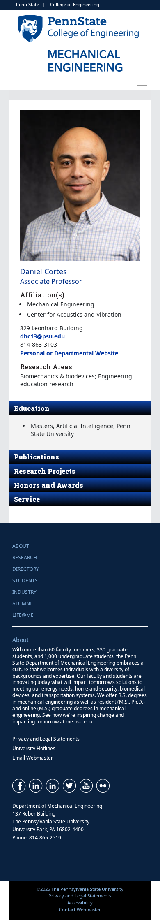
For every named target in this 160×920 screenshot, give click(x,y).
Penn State (27, 4)
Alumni (22, 603)
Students (25, 580)
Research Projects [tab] (44, 471)
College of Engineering (74, 4)
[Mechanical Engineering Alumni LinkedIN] (54, 786)
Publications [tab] (36, 456)
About (20, 545)
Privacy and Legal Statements (46, 738)
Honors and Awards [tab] (48, 485)
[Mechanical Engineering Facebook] (19, 786)
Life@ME (23, 615)
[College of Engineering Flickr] (104, 786)
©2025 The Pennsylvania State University (80, 889)
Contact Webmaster (80, 909)
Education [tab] (32, 408)
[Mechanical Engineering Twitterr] (71, 786)
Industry (24, 592)
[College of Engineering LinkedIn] (36, 786)
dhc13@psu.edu (42, 336)
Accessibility (80, 902)
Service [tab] (27, 499)
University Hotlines (33, 748)
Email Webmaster (32, 757)
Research (24, 557)
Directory (25, 568)
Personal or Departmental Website (69, 353)
